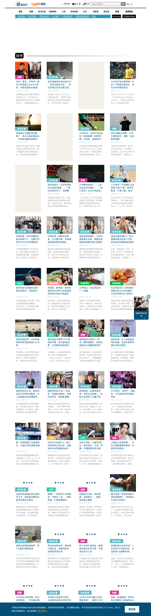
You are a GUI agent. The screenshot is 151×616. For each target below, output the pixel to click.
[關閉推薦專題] (149, 296)
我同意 (132, 609)
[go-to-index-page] (21, 4)
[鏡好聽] (65, 4)
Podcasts (116, 16)
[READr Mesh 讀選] (86, 4)
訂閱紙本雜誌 (129, 16)
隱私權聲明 (42, 611)
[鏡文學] (76, 4)
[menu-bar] (132, 4)
